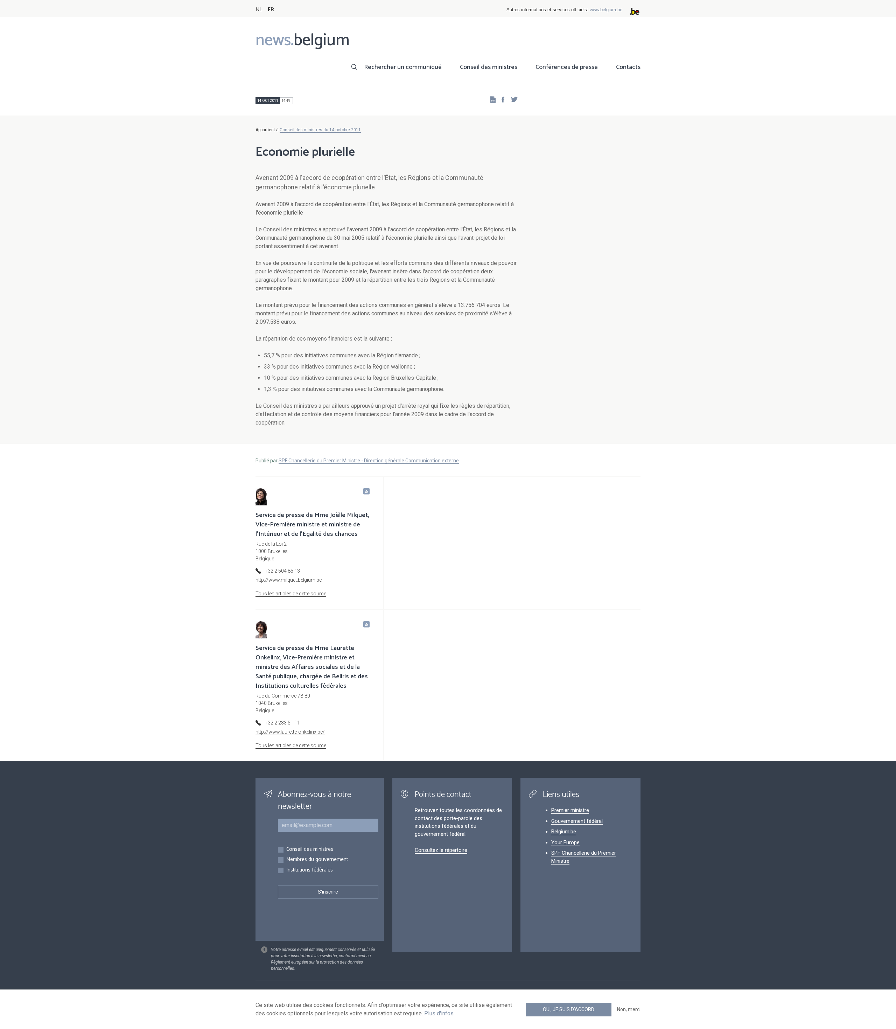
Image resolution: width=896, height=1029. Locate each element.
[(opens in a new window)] (501, 99)
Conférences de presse (567, 67)
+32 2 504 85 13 (282, 571)
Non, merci (628, 1009)
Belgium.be (563, 831)
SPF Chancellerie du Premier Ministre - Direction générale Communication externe (369, 460)
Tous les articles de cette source (290, 593)
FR (271, 9)
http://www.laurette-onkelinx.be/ (290, 732)
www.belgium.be (606, 9)
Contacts (628, 67)
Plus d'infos (439, 1013)
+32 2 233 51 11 (282, 723)
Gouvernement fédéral (577, 821)
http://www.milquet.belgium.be (288, 580)
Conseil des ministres (488, 67)
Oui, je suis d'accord (568, 1009)
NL (258, 9)
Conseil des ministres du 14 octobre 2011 (320, 129)
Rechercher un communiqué (403, 67)
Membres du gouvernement (317, 860)
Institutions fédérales (309, 870)
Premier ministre (570, 810)
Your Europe (565, 842)
